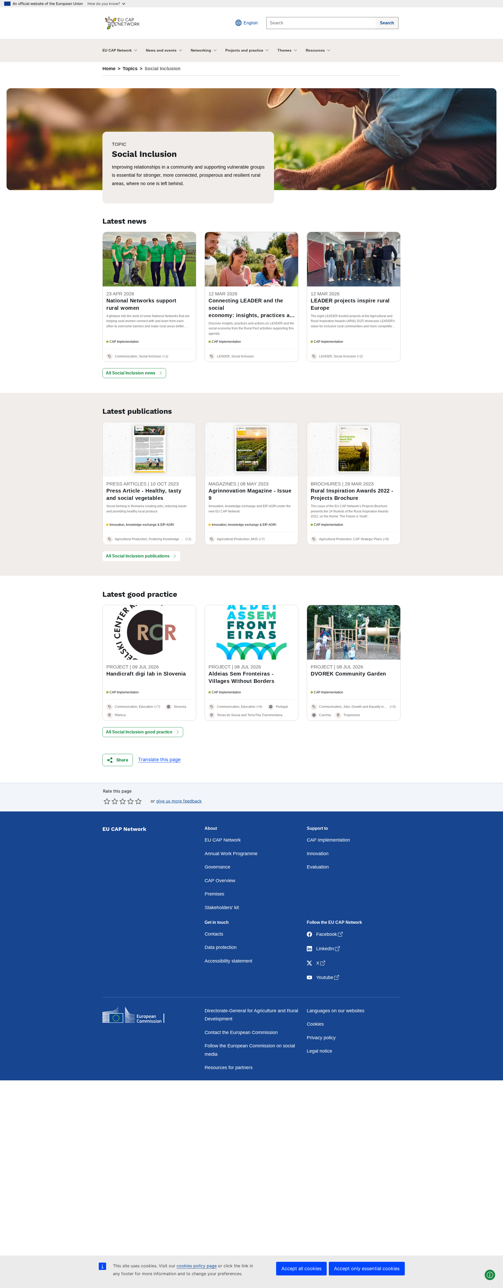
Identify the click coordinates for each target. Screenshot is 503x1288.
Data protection (221, 947)
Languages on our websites (335, 1010)
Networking (201, 50)
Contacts (214, 934)
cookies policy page (197, 1265)
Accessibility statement (228, 961)
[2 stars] (111, 801)
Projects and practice (244, 50)
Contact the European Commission (241, 1032)
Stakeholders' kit (222, 907)
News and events (161, 50)
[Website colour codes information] (490, 1275)
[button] (134, 373)
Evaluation (318, 867)
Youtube (328, 977)
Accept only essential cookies (367, 1268)
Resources (315, 50)
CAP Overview (220, 880)
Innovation (318, 853)
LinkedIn (328, 948)
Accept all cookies (301, 1268)
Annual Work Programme (231, 853)
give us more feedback (179, 801)
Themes (284, 50)
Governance (217, 867)
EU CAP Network (117, 50)
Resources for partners (229, 1067)
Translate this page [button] (159, 759)
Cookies (315, 1024)
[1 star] (107, 801)
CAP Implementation (328, 840)
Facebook (330, 934)
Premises (214, 894)
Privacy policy (321, 1037)
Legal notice (319, 1051)
